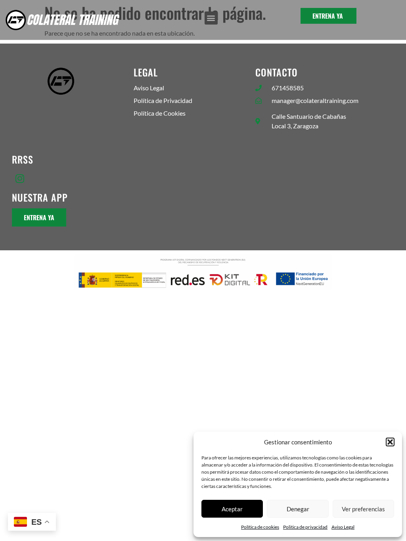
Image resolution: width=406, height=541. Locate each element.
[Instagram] (20, 178)
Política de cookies (260, 527)
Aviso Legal (342, 527)
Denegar (298, 508)
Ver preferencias (363, 508)
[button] (390, 442)
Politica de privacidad (305, 527)
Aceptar (232, 508)
